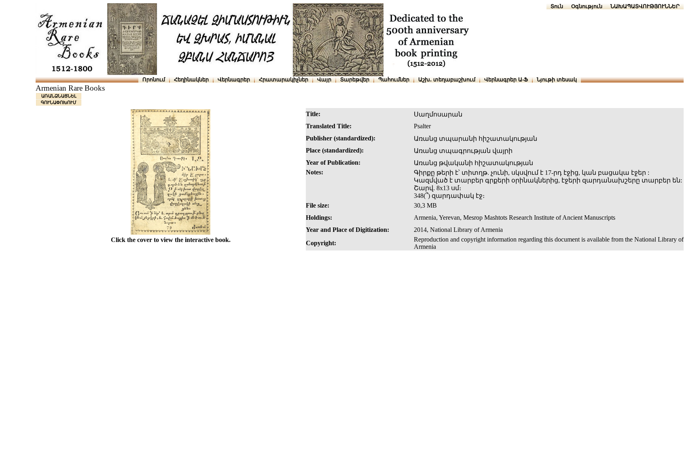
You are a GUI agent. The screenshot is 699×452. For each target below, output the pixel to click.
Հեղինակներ (191, 79)
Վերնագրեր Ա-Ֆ (506, 79)
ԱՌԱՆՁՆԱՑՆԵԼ (58, 95)
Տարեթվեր (354, 79)
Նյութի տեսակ (557, 79)
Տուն (557, 6)
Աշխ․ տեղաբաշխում (446, 79)
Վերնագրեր (234, 79)
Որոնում (153, 79)
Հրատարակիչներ (283, 79)
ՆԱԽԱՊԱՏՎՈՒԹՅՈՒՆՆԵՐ (645, 6)
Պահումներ (393, 79)
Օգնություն (586, 6)
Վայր (324, 79)
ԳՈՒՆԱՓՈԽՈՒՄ (58, 102)
